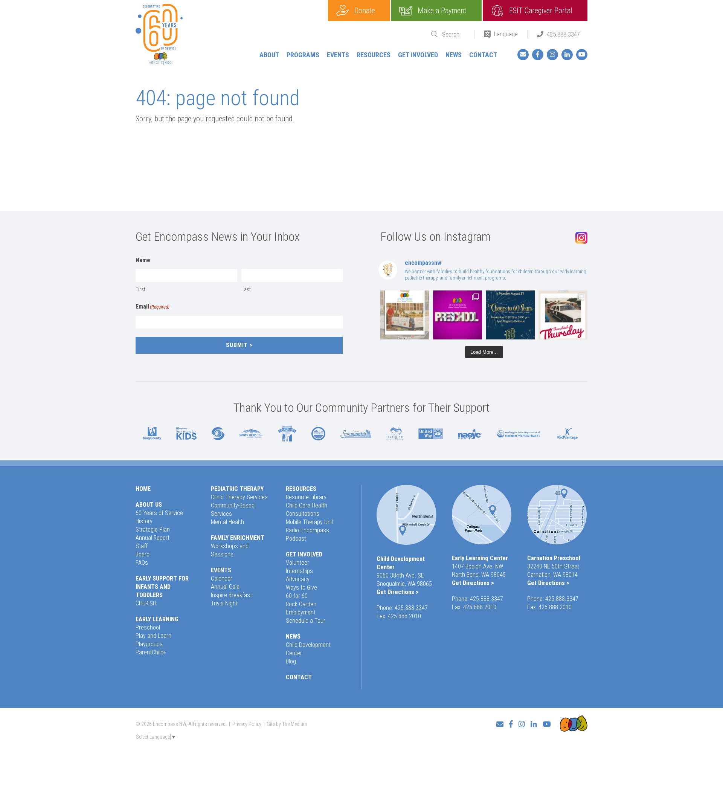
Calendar (221, 578)
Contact (483, 55)
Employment (301, 612)
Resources (373, 55)
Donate (364, 10)
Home (143, 488)
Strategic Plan (153, 529)
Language (506, 34)
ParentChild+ (151, 652)
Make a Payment (442, 10)
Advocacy (298, 579)
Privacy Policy (246, 724)
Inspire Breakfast (231, 595)
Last (246, 289)
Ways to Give (301, 587)
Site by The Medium (287, 724)
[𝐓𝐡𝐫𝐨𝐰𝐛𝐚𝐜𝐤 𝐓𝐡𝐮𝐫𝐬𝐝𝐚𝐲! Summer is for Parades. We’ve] (562, 314)
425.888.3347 (563, 34)
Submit (237, 345)
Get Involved (418, 55)
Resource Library (306, 497)
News (453, 55)
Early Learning (157, 619)
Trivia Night (224, 603)
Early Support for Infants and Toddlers (162, 587)
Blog (291, 661)
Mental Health (227, 522)
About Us (149, 504)
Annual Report (152, 537)
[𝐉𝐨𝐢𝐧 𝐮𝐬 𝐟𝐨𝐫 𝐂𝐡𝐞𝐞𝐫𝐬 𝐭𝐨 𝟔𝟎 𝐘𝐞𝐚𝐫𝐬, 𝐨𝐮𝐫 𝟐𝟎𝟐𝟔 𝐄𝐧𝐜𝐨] (510, 314)
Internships (299, 571)
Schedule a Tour (305, 620)
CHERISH (146, 603)
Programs (303, 55)
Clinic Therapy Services (239, 497)
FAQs (142, 562)
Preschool (148, 627)
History (144, 521)
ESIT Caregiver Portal (540, 10)
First (140, 289)
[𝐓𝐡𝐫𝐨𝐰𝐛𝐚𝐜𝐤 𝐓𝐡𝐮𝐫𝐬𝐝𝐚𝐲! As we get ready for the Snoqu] (404, 314)
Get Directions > (398, 592)
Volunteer (297, 562)
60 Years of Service (159, 513)
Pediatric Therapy (237, 488)
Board (142, 554)
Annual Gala (225, 586)
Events (338, 55)
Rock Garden (301, 604)
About (269, 55)
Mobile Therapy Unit (310, 522)
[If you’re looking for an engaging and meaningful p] (457, 314)
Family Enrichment (237, 537)
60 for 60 (297, 595)
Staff (142, 546)
